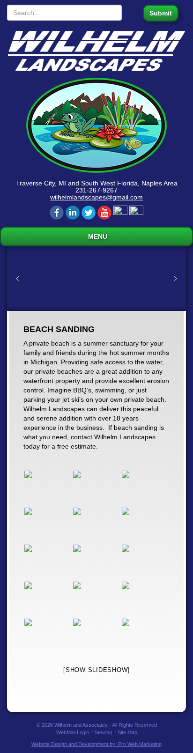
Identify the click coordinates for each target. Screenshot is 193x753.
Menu (96, 236)
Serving (103, 732)
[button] (18, 278)
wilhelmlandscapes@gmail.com (96, 197)
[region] (96, 278)
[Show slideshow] (96, 669)
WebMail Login (72, 732)
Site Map (127, 732)
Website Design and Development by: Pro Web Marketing (96, 744)
